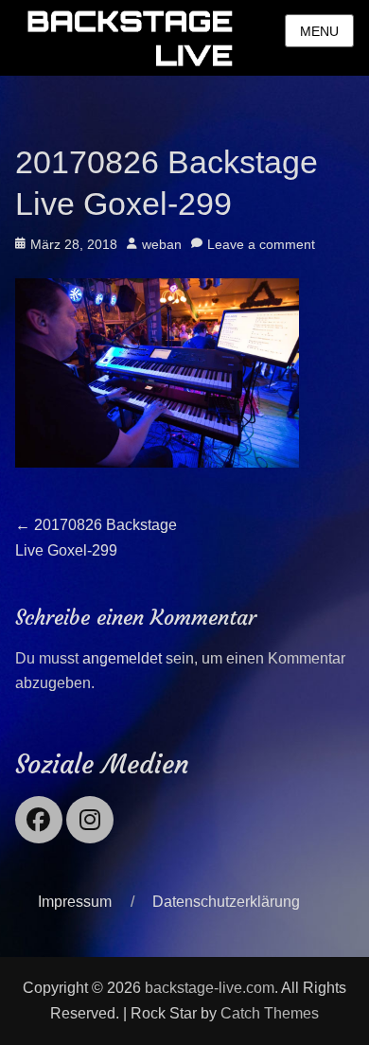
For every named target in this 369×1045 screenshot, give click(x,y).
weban (162, 244)
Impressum (75, 902)
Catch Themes (269, 1013)
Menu (319, 31)
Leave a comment (261, 244)
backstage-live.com (209, 988)
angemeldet (122, 658)
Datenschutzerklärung (226, 902)
